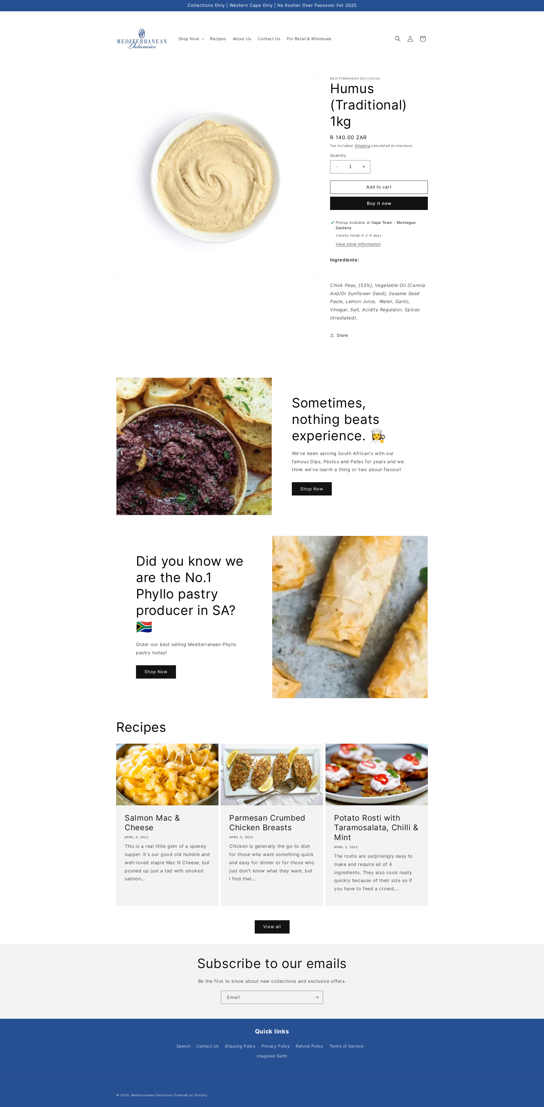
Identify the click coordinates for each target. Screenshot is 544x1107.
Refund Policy (310, 1046)
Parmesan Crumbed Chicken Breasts (267, 822)
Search (184, 1046)
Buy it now (379, 203)
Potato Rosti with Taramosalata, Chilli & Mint (376, 827)
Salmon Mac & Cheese (152, 822)
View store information (358, 244)
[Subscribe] (316, 997)
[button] (191, 39)
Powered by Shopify (190, 1095)
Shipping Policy (240, 1046)
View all (272, 926)
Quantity (338, 155)
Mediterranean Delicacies (152, 1095)
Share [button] (342, 335)
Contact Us (207, 1046)
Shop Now (311, 489)
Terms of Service (347, 1046)
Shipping (362, 145)
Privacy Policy (276, 1046)
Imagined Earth (272, 1056)
